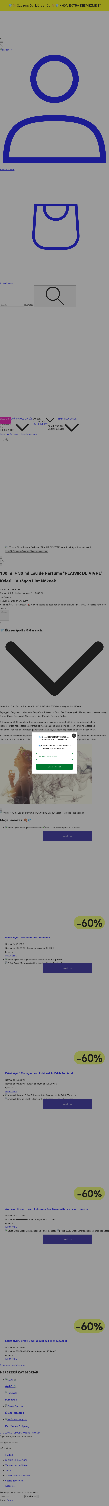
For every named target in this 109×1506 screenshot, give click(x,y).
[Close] (74, 735)
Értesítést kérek (54, 767)
